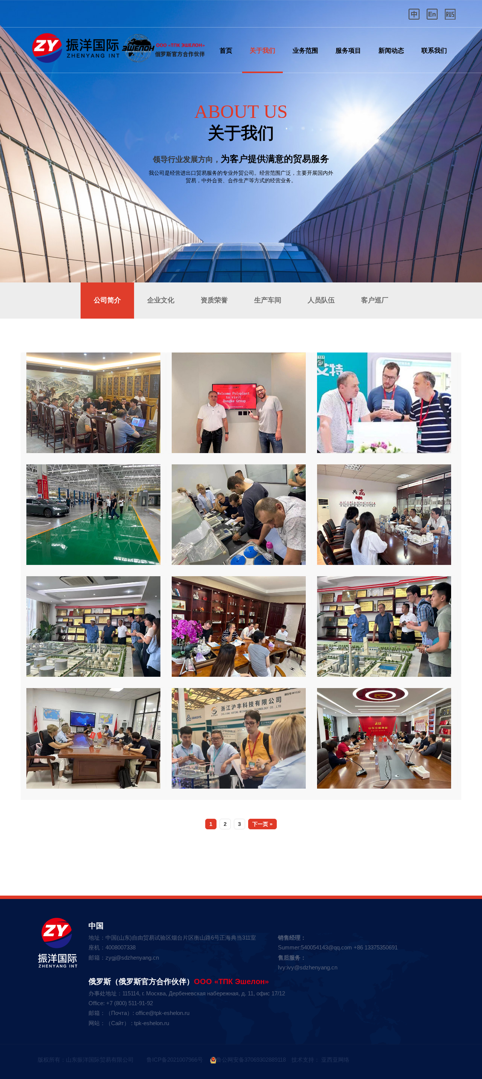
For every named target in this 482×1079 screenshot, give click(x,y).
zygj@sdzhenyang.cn (132, 957)
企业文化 (160, 300)
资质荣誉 (214, 300)
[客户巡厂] (93, 403)
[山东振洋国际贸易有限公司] (116, 44)
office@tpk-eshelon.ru (162, 1013)
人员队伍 (321, 300)
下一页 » (262, 824)
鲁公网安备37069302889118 (251, 1059)
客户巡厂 (374, 300)
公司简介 (107, 300)
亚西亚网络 (334, 1059)
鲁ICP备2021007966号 (174, 1059)
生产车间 (267, 300)
